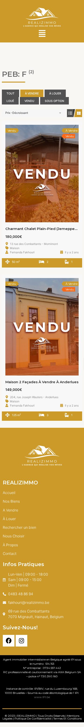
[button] (42, 33)
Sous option (54, 101)
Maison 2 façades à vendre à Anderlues (41, 382)
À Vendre (32, 93)
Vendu (29, 101)
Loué (10, 101)
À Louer (55, 93)
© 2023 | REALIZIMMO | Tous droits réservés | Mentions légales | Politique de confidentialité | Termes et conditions (42, 717)
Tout (10, 93)
